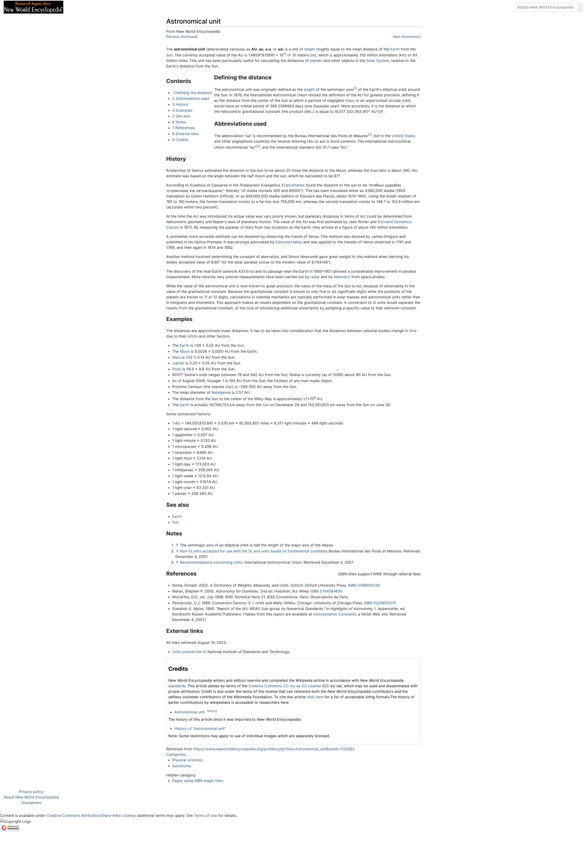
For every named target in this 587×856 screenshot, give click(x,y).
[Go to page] (580, 7)
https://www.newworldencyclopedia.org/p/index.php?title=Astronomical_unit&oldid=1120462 (274, 749)
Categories (175, 754)
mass (349, 100)
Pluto (176, 369)
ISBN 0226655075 (380, 603)
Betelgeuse (221, 392)
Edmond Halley (289, 242)
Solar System (377, 60)
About (96, 7)
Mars (249, 227)
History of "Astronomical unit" (200, 728)
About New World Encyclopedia (31, 797)
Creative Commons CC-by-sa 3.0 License (285, 686)
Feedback (117, 7)
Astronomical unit (189, 712)
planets (316, 60)
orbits (193, 336)
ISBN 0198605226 (364, 585)
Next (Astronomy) (407, 37)
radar (315, 276)
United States (403, 135)
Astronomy (181, 766)
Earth (395, 49)
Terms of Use (205, 815)
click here (315, 697)
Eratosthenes (293, 185)
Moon (185, 351)
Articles (77, 7)
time (413, 330)
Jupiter (178, 363)
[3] (258, 146)
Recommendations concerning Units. (212, 562)
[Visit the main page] (33, 6)
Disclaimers (31, 802)
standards (177, 686)
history (212, 711)
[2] (370, 134)
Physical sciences (187, 760)
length (309, 49)
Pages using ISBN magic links (197, 780)
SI (374, 302)
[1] (355, 88)
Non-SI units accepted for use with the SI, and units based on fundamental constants (253, 551)
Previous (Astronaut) (182, 37)
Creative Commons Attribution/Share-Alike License (91, 815)
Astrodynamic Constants (334, 614)
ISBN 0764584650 (326, 591)
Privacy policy (31, 791)
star (228, 386)
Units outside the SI (189, 651)
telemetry (342, 276)
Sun (169, 55)
